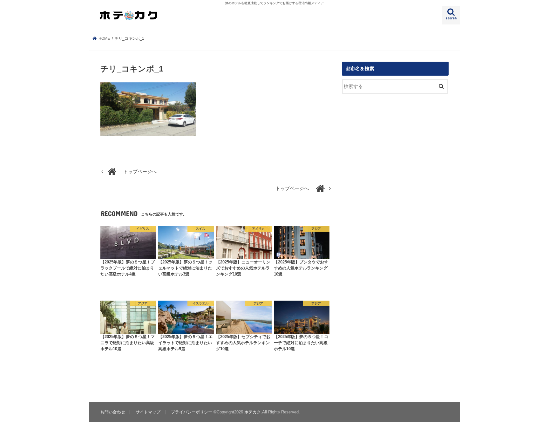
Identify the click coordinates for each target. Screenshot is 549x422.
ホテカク (252, 412)
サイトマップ (148, 412)
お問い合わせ (112, 412)
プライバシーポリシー (191, 412)
